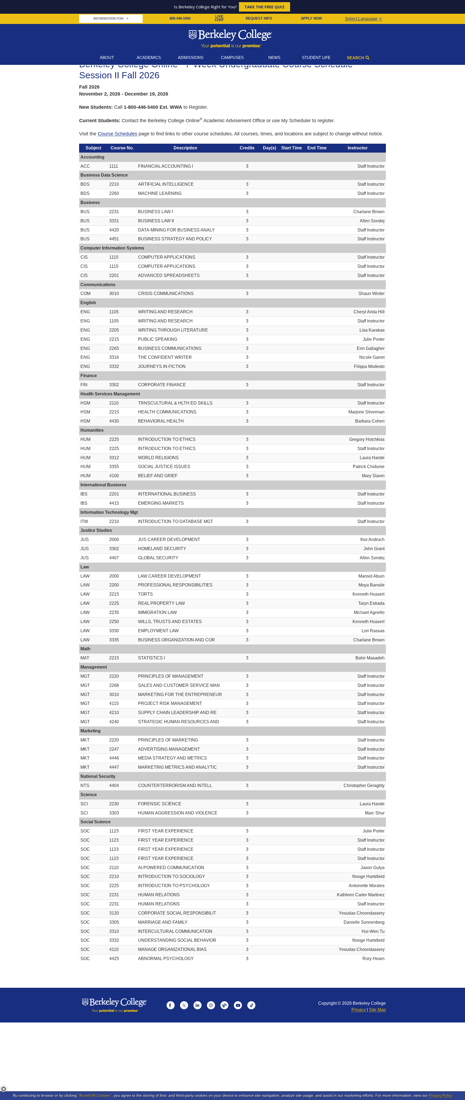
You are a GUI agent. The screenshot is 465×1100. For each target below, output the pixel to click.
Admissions (190, 57)
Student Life (316, 57)
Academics (149, 57)
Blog (224, 1005)
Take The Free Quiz (264, 6)
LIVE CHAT (219, 18)
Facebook (171, 1005)
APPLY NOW (311, 18)
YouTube (238, 1005)
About (107, 57)
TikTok (251, 1005)
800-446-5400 (180, 18)
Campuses (232, 57)
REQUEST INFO (259, 18)
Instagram (211, 1005)
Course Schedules (117, 133)
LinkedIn (197, 1005)
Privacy (358, 1009)
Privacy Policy (440, 1095)
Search (355, 57)
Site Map (377, 1009)
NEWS (274, 57)
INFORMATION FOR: (109, 18)
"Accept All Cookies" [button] (95, 1095)
